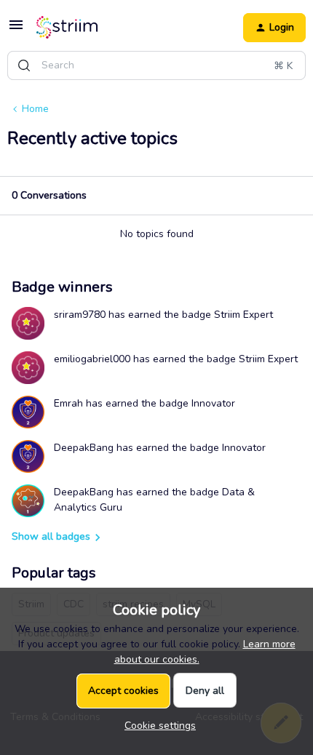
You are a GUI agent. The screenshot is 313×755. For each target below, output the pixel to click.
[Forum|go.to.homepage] (67, 27)
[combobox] (156, 65)
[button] (16, 30)
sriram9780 (80, 314)
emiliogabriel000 (92, 359)
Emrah (68, 403)
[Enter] (24, 65)
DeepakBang (84, 448)
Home (35, 109)
